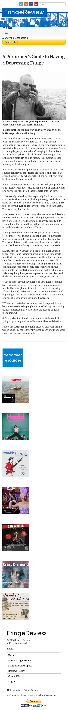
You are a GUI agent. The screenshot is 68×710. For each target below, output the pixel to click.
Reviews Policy (16, 670)
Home (11, 655)
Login (11, 681)
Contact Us (14, 676)
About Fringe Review (19, 660)
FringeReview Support (20, 665)
